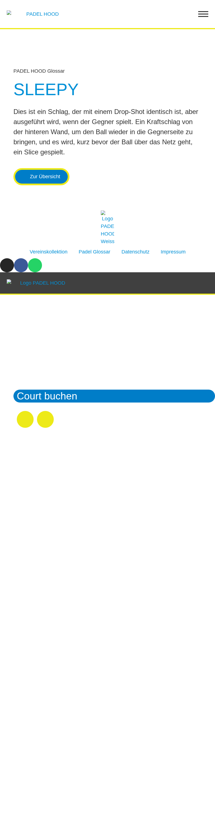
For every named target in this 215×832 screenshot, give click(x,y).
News (29, 379)
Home (30, 314)
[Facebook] (21, 265)
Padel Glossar (94, 252)
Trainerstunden (50, 363)
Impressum (173, 252)
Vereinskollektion (48, 252)
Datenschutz (135, 252)
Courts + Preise (52, 331)
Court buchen (47, 396)
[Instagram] (7, 265)
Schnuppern (44, 347)
